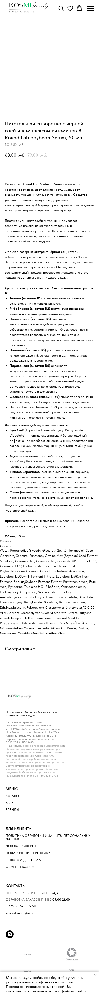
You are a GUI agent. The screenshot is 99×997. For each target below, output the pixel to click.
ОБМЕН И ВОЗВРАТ (21, 866)
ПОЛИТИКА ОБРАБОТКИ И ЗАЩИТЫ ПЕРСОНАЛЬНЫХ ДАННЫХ (48, 837)
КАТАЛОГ (13, 795)
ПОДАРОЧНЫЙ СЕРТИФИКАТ (29, 853)
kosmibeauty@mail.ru (23, 913)
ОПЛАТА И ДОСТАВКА (23, 860)
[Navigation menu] (90, 8)
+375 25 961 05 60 (21, 906)
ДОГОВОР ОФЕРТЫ (21, 846)
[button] (61, 8)
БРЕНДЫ (12, 809)
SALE (9, 802)
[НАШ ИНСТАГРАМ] (10, 937)
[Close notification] (95, 975)
